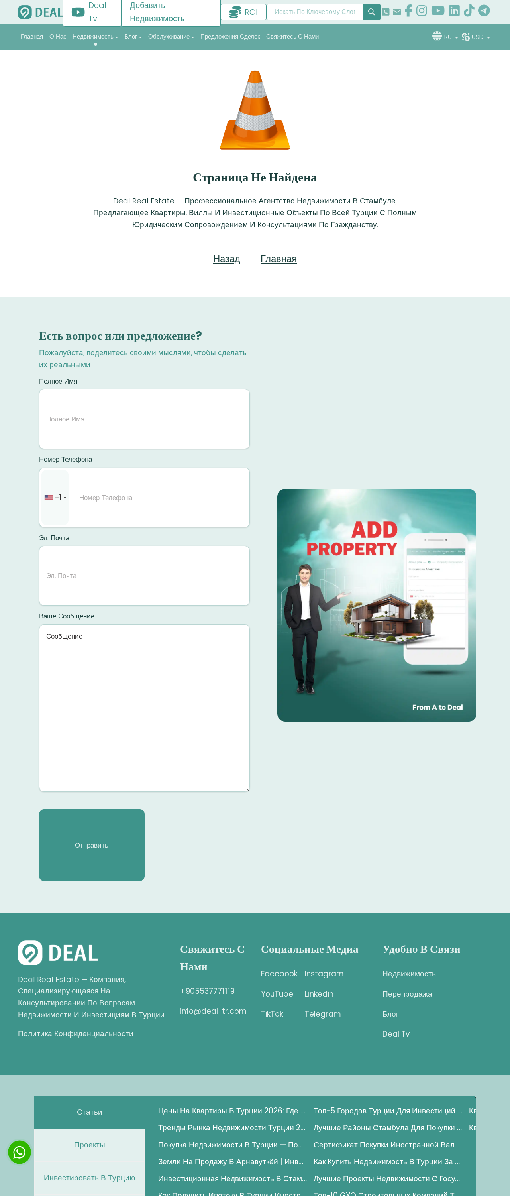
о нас (58, 36)
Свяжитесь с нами (292, 36)
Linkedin (319, 994)
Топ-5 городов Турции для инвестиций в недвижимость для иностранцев (388, 1111)
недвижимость (409, 973)
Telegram (321, 1014)
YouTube (277, 994)
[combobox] (55, 497)
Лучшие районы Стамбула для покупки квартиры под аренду (388, 1127)
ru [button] (448, 36)
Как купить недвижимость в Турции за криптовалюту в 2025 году (388, 1161)
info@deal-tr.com (213, 1011)
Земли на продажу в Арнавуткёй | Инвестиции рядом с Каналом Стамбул (232, 1161)
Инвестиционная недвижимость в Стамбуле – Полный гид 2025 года (232, 1178)
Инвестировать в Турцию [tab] (89, 1177)
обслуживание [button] (169, 36)
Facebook (277, 973)
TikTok (272, 1014)
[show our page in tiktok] (469, 12)
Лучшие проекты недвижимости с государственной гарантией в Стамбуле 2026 (388, 1178)
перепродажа (407, 994)
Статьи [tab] (89, 1112)
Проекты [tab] (89, 1144)
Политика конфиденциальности (75, 1033)
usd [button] (478, 36)
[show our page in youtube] (438, 12)
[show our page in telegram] (484, 12)
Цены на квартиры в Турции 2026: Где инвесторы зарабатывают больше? (232, 1111)
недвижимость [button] (93, 36)
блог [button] (130, 36)
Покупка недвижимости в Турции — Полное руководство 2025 (232, 1144)
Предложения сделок (230, 36)
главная (32, 36)
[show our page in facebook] (408, 12)
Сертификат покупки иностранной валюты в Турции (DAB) (388, 1144)
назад (226, 258)
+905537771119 (207, 991)
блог (390, 1014)
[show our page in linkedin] (454, 12)
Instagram (321, 973)
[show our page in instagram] (421, 12)
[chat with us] (19, 1152)
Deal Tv (396, 1034)
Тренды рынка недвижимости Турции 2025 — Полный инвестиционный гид (232, 1127)
